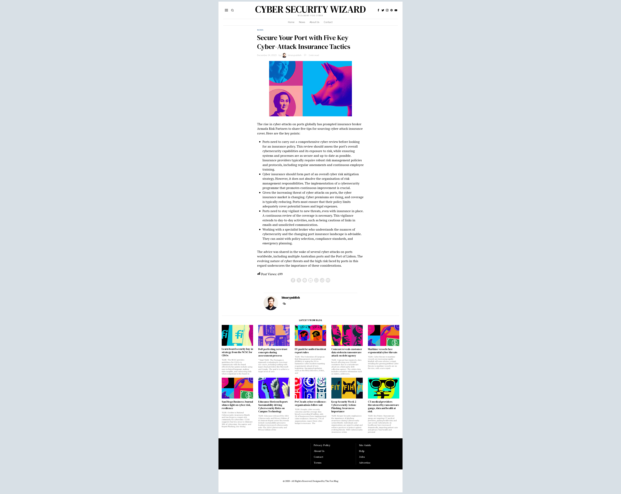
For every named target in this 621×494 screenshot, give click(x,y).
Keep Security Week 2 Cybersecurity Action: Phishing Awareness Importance (343, 406)
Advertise (364, 462)
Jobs (362, 457)
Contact (318, 457)
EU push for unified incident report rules (310, 351)
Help (361, 451)
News (260, 30)
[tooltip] (378, 10)
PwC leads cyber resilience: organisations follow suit (310, 403)
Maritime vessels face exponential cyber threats (382, 351)
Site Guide (365, 445)
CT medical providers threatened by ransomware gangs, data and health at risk (383, 406)
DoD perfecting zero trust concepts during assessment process (272, 352)
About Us (319, 451)
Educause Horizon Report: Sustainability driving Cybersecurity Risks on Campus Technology (273, 406)
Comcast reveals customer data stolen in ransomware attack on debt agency (346, 352)
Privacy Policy (322, 445)
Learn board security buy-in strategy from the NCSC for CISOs (237, 352)
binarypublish (294, 55)
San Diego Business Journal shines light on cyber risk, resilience (237, 405)
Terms (317, 462)
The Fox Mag (331, 481)
